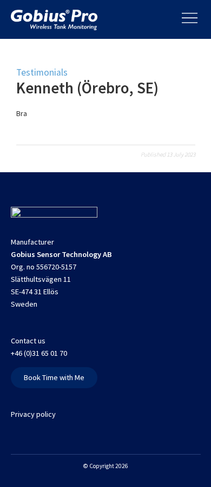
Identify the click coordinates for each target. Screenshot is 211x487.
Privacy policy (33, 414)
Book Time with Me (54, 377)
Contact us (28, 341)
